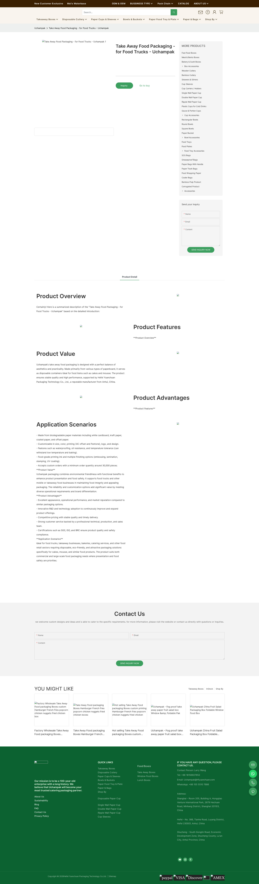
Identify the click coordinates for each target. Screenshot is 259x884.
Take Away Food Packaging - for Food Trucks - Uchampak (79, 28)
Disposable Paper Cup (109, 798)
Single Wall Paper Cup (109, 805)
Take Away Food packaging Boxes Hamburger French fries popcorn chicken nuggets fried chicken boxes (89, 732)
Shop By (219, 689)
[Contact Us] (200, 13)
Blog (36, 804)
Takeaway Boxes (195, 689)
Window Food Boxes (147, 776)
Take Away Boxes (146, 772)
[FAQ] (208, 12)
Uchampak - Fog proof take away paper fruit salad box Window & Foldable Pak (167, 732)
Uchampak (39, 28)
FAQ (36, 808)
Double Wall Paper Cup (109, 808)
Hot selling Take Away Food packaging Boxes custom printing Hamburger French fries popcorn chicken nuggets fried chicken (128, 732)
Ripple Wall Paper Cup (109, 812)
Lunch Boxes (143, 780)
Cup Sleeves (104, 816)
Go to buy (144, 85)
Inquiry (124, 85)
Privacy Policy (41, 816)
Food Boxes (144, 766)
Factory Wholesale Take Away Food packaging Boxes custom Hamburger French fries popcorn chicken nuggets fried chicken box (51, 732)
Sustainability (41, 800)
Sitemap (112, 876)
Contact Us (40, 812)
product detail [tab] (129, 276)
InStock (209, 689)
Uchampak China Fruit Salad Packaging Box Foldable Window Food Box (206, 732)
